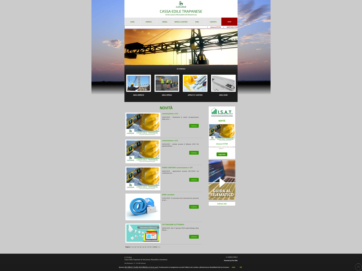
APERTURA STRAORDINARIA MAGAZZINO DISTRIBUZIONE (237, 27)
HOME (132, 22)
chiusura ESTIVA (207, 27)
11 (158, 247)
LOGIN (229, 22)
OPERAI (164, 22)
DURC (197, 22)
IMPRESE (149, 22)
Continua (194, 126)
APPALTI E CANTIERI (181, 22)
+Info (233, 267)
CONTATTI (213, 22)
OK (241, 267)
